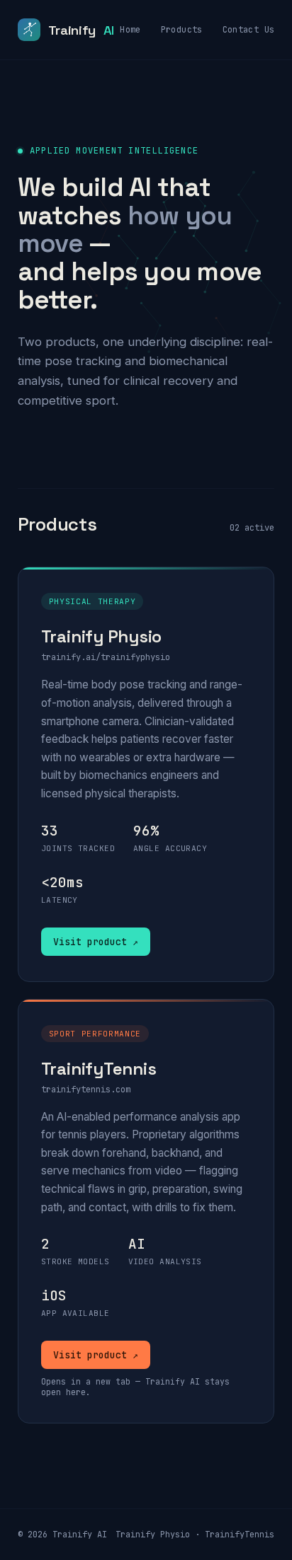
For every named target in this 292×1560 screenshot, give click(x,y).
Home (130, 29)
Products (182, 29)
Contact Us (249, 29)
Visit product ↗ (95, 941)
